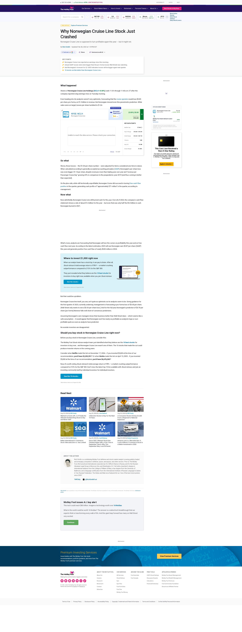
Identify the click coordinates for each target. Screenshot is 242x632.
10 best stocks (102, 273)
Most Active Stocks (173, 14)
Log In (170, 2)
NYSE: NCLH (77, 114)
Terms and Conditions (148, 601)
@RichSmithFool (91, 479)
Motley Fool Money (122, 592)
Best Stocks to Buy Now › (172, 8)
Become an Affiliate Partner (170, 586)
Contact (99, 586)
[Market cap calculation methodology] (141, 127)
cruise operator (122, 99)
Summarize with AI (97, 52)
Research (99, 581)
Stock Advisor (121, 578)
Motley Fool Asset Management (171, 575)
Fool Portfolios (121, 586)
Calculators (150, 581)
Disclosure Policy (90, 601)
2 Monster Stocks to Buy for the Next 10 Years (102, 417)
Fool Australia (135, 575)
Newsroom (100, 583)
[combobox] (72, 16)
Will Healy (73, 413)
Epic (118, 581)
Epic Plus (119, 583)
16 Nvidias (118, 505)
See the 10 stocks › (71, 376)
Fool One (119, 589)
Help (178, 2)
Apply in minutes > (166, 164)
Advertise (100, 589)
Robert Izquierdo (132, 438)
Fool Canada (134, 578)
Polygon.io (82, 586)
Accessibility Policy (103, 601)
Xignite (75, 586)
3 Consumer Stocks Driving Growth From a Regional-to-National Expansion (130, 418)
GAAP (117, 169)
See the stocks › (73, 282)
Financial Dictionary (152, 583)
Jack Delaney (103, 438)
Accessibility (160, 2)
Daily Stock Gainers (173, 17)
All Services (120, 575)
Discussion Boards (152, 578)
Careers (99, 578)
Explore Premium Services (79, 25)
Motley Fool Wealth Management (172, 578)
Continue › (71, 522)
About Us (99, 575)
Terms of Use (66, 601)
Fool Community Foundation (170, 583)
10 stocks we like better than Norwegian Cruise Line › (83, 70)
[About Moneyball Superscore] (121, 112)
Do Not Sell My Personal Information (169, 601)
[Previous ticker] (87, 16)
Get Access (155, 122)
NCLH (96, 91)
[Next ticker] (166, 16)
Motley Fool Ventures (168, 581)
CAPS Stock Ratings (153, 575)
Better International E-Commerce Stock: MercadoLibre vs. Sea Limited (73, 441)
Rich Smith (66, 47)
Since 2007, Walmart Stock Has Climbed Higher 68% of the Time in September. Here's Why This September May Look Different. (101, 443)
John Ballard (103, 413)
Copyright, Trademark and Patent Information (125, 601)
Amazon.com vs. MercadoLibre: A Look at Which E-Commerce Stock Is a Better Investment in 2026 (130, 442)
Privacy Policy (77, 601)
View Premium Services (169, 556)
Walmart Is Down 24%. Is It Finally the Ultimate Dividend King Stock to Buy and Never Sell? (73, 418)
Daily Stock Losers (175, 20)
